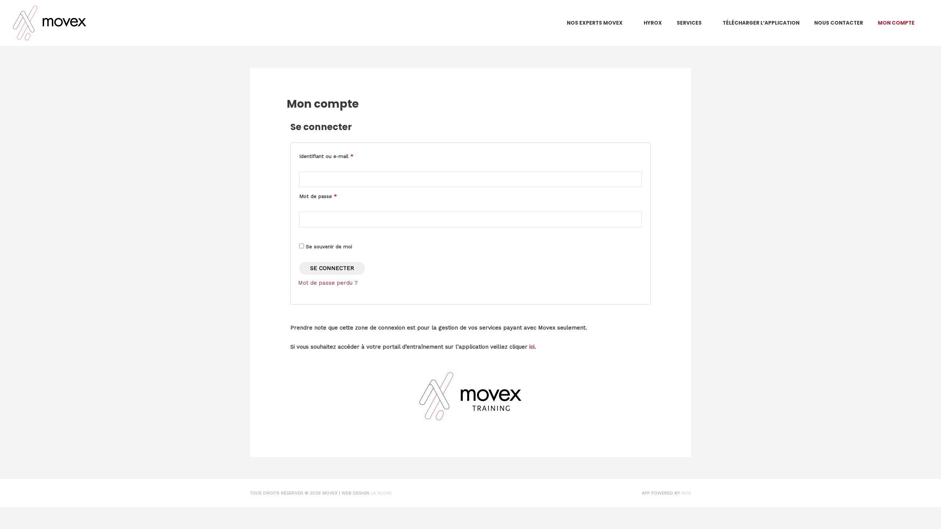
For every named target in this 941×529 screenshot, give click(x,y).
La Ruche (381, 493)
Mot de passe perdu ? (328, 283)
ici (531, 346)
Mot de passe (318, 196)
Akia (686, 493)
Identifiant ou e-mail (326, 156)
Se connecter (332, 268)
